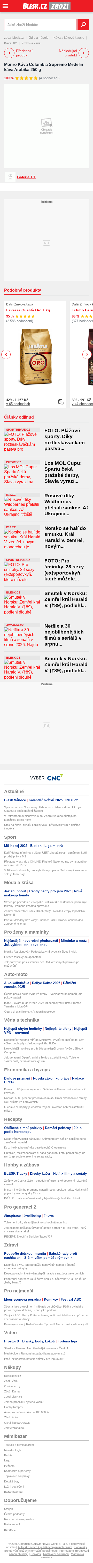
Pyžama (9, 1465)
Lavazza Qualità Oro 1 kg (28, 310)
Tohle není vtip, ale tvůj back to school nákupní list (35, 1222)
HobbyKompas (13, 1407)
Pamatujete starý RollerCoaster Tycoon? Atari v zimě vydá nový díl (46, 1324)
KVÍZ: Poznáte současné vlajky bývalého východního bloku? (42, 1198)
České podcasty (14, 1514)
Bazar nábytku (13, 1491)
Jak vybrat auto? (14, 1427)
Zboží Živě (11, 1380)
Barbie (8, 1455)
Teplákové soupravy (17, 1476)
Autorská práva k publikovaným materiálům (45, 1547)
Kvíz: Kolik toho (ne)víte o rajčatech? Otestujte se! (35, 1147)
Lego (7, 1460)
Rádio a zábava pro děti (19, 1519)
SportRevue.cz (18, 429)
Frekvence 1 (12, 1524)
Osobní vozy (12, 1386)
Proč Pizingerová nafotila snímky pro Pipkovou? (34, 1358)
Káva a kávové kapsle (68, 37)
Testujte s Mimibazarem (19, 1444)
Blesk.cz (13, 592)
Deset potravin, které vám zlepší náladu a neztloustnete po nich (44, 1273)
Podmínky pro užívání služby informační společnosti (45, 1549)
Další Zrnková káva (19, 304)
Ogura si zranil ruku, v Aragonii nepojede (29, 1011)
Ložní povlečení (14, 1486)
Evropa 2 (10, 1529)
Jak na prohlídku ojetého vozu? (23, 1401)
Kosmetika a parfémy (17, 1470)
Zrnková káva (31, 43)
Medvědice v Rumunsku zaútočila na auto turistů (34, 1353)
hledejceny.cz (12, 1375)
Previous (6, 354)
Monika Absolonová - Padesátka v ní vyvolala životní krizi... (41, 951)
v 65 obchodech (18, 404)
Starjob (8, 1508)
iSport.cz (13, 462)
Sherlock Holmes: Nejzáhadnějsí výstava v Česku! (36, 1348)
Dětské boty (11, 1481)
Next (87, 354)
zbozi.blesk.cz (14, 37)
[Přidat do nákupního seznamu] (61, 402)
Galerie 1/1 (26, 177)
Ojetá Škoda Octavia (17, 1422)
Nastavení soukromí (56, 1554)
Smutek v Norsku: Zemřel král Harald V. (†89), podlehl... (66, 599)
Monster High (12, 1450)
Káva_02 (10, 43)
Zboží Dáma (12, 1391)
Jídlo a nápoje (39, 37)
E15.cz (11, 494)
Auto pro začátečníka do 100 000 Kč (27, 1412)
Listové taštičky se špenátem (22, 956)
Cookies (35, 1554)
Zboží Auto (11, 1417)
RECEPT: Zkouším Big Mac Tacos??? (28, 1236)
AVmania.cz (15, 625)
